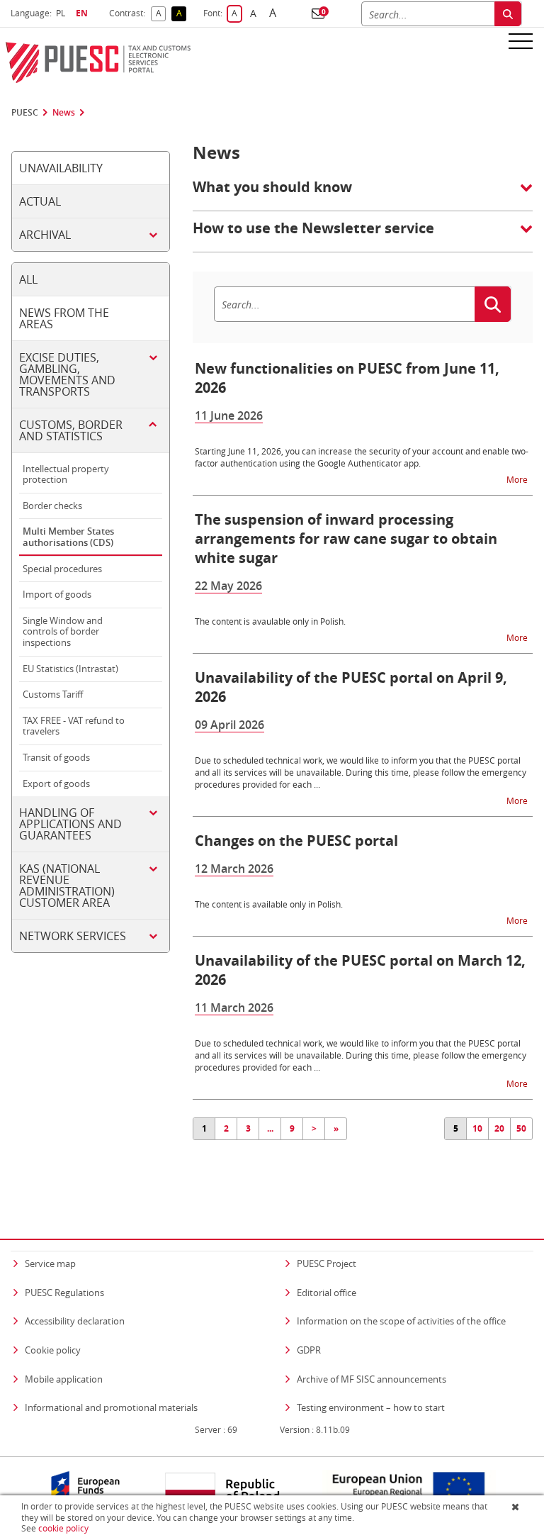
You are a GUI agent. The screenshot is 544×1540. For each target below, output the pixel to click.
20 (499, 1128)
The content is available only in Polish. (269, 904)
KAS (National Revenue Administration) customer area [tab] (67, 885)
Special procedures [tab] (62, 568)
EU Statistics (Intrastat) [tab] (70, 668)
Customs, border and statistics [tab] (71, 430)
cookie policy (63, 1528)
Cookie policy (53, 1350)
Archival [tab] (45, 234)
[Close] (516, 1506)
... (270, 1128)
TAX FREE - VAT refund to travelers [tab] (74, 726)
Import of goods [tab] (57, 594)
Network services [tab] (72, 936)
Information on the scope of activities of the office (401, 1320)
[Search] (507, 13)
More (518, 479)
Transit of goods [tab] (56, 757)
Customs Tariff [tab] (53, 694)
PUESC (24, 112)
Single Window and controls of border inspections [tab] (63, 631)
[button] (318, 13)
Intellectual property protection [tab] (66, 474)
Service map (50, 1263)
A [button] (161, 14)
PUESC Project (326, 1263)
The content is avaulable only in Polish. (270, 621)
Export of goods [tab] (56, 783)
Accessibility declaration (75, 1321)
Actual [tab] (40, 201)
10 (477, 1128)
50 (521, 1128)
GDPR (309, 1350)
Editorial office (326, 1292)
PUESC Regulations (64, 1292)
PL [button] (62, 13)
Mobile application (64, 1379)
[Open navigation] (520, 40)
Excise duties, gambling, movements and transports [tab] (67, 374)
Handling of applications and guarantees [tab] (70, 824)
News (63, 112)
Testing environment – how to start (371, 1407)
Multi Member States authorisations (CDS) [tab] (68, 537)
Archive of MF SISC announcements (371, 1379)
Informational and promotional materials (111, 1407)
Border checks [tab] (52, 505)
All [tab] (28, 279)
